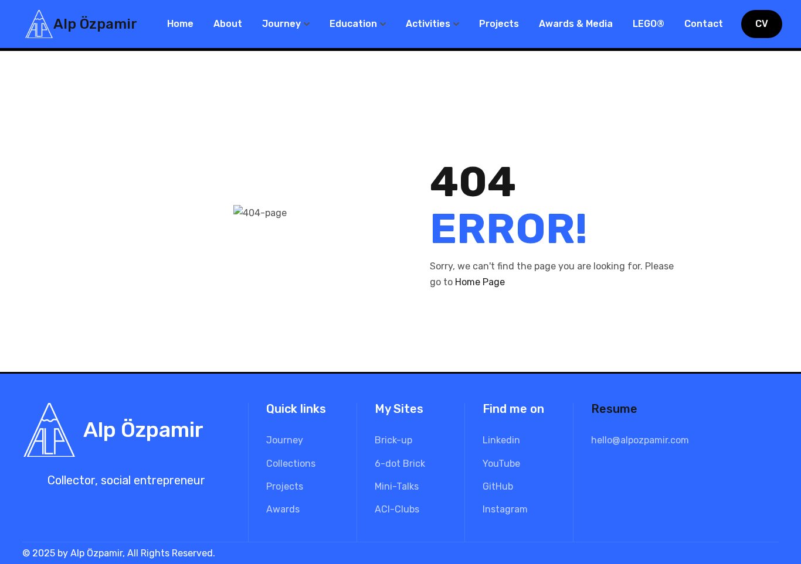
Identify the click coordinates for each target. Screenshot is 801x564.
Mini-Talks (397, 486)
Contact (703, 23)
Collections (290, 463)
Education (353, 23)
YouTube (501, 463)
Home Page (480, 282)
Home (180, 23)
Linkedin (501, 440)
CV (761, 23)
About (227, 23)
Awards (283, 509)
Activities (428, 23)
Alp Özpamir (95, 24)
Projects (499, 23)
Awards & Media (576, 23)
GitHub (498, 486)
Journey (281, 23)
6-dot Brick (400, 463)
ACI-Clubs (397, 509)
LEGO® (648, 23)
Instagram (505, 509)
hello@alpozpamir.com (640, 440)
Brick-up (393, 440)
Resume (614, 409)
